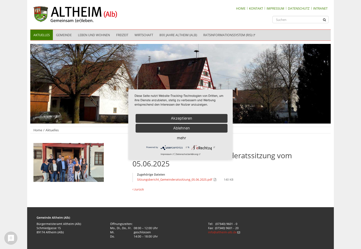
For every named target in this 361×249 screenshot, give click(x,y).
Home (240, 8)
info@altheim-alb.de (222, 232)
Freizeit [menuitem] (122, 35)
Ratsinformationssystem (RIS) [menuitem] (227, 35)
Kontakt (256, 8)
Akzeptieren (181, 118)
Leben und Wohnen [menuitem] (94, 35)
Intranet (320, 8)
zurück (138, 189)
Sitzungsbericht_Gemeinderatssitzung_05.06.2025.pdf (175, 179)
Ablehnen (181, 128)
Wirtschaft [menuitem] (144, 35)
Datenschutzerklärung (187, 154)
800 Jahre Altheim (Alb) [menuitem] (178, 35)
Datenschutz (299, 8)
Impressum (275, 8)
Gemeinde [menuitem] (64, 35)
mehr (181, 138)
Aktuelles (52, 130)
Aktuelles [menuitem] (41, 35)
